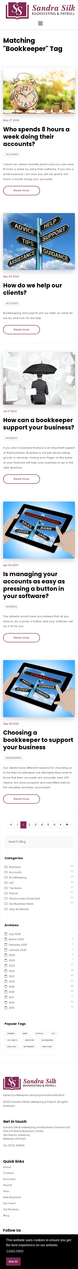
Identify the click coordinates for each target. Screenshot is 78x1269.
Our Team (9, 1203)
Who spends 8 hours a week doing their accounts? (36, 136)
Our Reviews (11, 1209)
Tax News (15, 888)
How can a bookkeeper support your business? (38, 424)
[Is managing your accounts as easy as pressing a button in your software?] (39, 530)
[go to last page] (67, 824)
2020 (12, 981)
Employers (47, 1046)
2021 (11, 976)
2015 (11, 1008)
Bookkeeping (13, 758)
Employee (11, 1046)
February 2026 (18, 944)
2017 (11, 997)
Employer (29, 1040)
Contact (8, 1173)
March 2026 (16, 939)
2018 (11, 992)
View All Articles (19, 909)
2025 (12, 955)
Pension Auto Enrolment (24, 898)
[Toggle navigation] (40, 23)
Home (7, 1167)
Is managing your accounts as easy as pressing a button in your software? (34, 585)
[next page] (61, 824)
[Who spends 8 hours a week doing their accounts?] (39, 91)
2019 (11, 986)
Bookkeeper (29, 1046)
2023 (12, 965)
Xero (6, 1191)
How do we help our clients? (32, 289)
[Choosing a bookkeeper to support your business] (39, 688)
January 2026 (17, 950)
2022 (12, 971)
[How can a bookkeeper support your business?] (39, 378)
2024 (12, 960)
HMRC (25, 1033)
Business (11, 438)
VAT (11, 883)
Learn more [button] (15, 1250)
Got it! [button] (13, 1261)
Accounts (12, 154)
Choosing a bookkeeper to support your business (38, 740)
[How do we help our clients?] (39, 241)
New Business (12, 1197)
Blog (6, 1215)
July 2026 (15, 934)
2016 (11, 1002)
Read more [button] (21, 190)
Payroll (13, 893)
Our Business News (21, 904)
